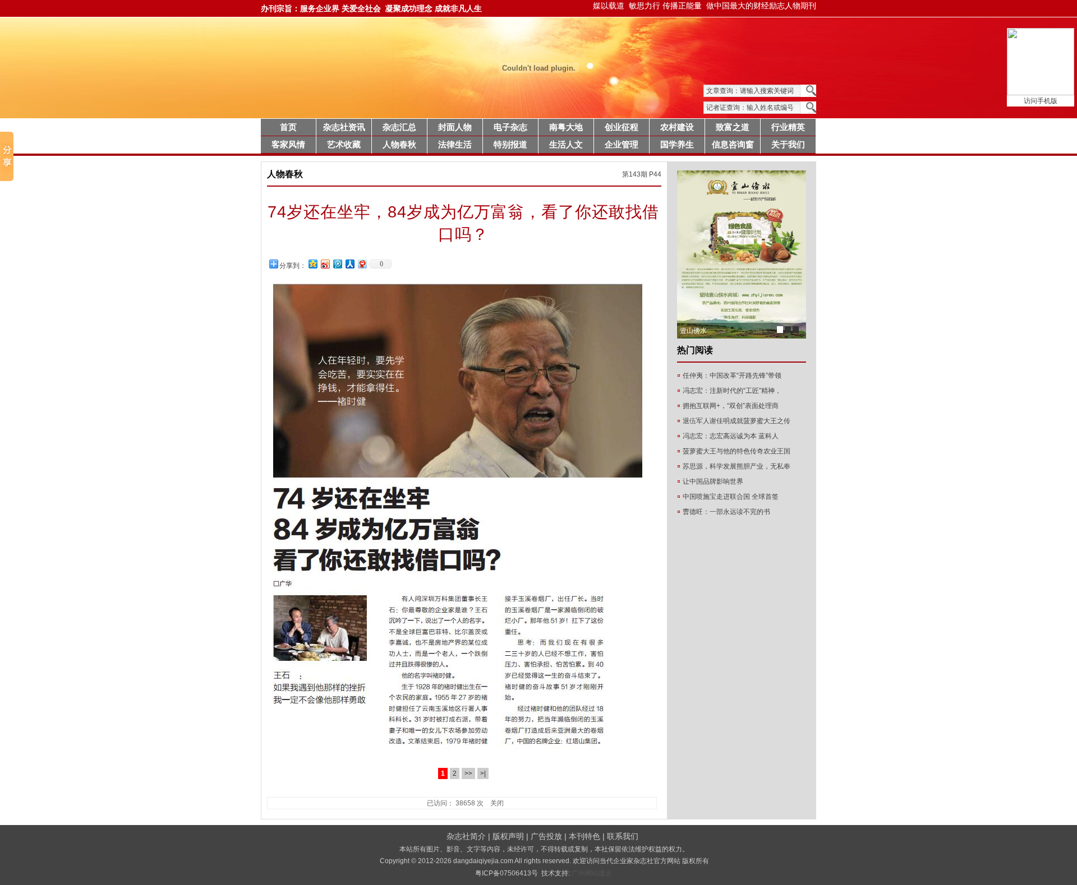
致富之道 (732, 127)
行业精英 (788, 127)
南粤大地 (566, 127)
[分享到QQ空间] (312, 264)
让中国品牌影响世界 (713, 481)
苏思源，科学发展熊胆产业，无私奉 (736, 466)
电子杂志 (510, 127)
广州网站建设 (591, 873)
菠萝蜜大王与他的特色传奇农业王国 (736, 451)
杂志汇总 (399, 127)
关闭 (497, 803)
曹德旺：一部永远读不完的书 (726, 512)
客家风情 (288, 144)
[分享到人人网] (349, 264)
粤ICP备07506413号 (506, 873)
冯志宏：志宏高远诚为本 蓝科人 (731, 436)
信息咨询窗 (733, 144)
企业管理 (621, 144)
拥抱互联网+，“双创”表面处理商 (731, 406)
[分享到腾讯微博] (337, 264)
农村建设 (677, 127)
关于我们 (788, 144)
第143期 (634, 174)
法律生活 (455, 144)
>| (483, 773)
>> (468, 773)
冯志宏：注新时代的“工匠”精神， (732, 391)
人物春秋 (399, 144)
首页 (288, 127)
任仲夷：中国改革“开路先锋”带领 (732, 375)
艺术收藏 (344, 144)
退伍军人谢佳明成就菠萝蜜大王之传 (736, 421)
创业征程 (621, 127)
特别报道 (510, 144)
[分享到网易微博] (362, 264)
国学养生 (677, 144)
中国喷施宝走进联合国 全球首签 (731, 497)
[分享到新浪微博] (325, 264)
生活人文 (566, 144)
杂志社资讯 (344, 127)
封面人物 (455, 127)
